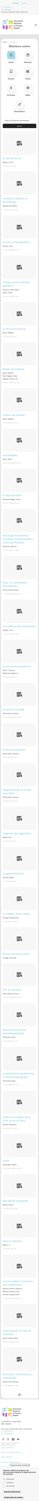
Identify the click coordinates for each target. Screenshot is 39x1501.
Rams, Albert (7, 459)
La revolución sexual (14, 328)
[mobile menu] (36, 25)
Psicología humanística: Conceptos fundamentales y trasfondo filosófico (18, 539)
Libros (28, 79)
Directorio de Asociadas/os (10, 1462)
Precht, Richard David (11, 590)
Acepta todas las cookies (13, 1497)
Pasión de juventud (13, 369)
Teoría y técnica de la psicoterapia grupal (14, 1031)
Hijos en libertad (12, 1241)
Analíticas (9, 1482)
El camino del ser (12, 158)
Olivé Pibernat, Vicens (11, 993)
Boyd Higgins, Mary (10, 376)
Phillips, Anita (8, 630)
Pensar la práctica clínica (16, 953)
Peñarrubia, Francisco (11, 713)
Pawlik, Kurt (7, 837)
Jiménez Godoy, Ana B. (11, 1294)
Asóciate (24, 3)
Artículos (11, 95)
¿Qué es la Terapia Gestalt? (11, 1452)
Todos (11, 57)
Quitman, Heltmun (10, 546)
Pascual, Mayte (8, 877)
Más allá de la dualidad (15, 1200)
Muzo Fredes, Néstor (10, 1338)
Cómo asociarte (6, 1457)
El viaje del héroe (12, 495)
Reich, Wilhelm (8, 333)
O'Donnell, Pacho (9, 1037)
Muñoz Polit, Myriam (10, 1382)
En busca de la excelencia (17, 666)
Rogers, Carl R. (8, 162)
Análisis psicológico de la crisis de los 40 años (16, 1118)
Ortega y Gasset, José (10, 918)
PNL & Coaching (11, 989)
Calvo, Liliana (8, 293)
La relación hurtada (13, 709)
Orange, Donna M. (9, 958)
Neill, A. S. (6, 1245)
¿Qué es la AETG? (7, 1448)
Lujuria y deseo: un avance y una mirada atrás (18, 1282)
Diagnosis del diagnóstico (17, 833)
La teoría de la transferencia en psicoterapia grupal (18, 1075)
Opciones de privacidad (19, 1465)
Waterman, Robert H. (10, 673)
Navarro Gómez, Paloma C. (13, 1288)
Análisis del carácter (14, 415)
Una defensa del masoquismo (19, 626)
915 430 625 (7, 7)
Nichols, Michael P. (10, 1124)
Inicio (5, 42)
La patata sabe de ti (13, 873)
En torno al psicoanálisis (16, 242)
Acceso (15, 3)
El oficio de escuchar (14, 749)
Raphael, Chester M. (10, 379)
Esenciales (10, 1479)
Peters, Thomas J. (9, 670)
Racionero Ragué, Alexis (11, 499)
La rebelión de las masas (16, 913)
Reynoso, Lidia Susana (11, 290)
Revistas (28, 62)
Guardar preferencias (12, 1492)
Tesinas (11, 79)
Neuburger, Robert (10, 1165)
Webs (27, 95)
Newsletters (19, 111)
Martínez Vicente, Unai (11, 1291)
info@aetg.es (7, 10)
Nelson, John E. (8, 1205)
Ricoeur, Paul (7, 246)
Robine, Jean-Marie (10, 206)
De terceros (10, 1486)
